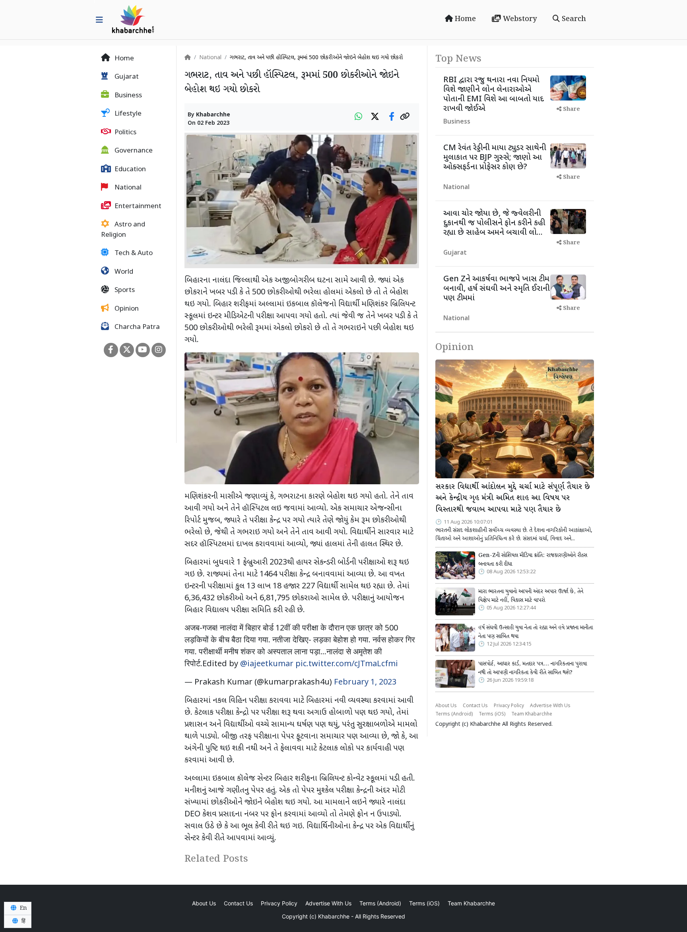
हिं (22, 921)
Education (129, 169)
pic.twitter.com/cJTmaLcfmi (346, 664)
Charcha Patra (136, 327)
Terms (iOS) (492, 714)
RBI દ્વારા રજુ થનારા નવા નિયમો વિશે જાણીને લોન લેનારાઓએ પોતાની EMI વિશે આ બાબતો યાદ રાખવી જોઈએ (493, 94)
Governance (133, 151)
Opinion (126, 309)
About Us (446, 706)
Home (464, 19)
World (123, 272)
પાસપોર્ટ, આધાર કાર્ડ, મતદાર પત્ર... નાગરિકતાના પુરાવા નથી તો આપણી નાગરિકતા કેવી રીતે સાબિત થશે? (532, 668)
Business (127, 95)
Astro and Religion (123, 230)
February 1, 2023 (365, 682)
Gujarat (126, 77)
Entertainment (137, 206)
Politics (124, 132)
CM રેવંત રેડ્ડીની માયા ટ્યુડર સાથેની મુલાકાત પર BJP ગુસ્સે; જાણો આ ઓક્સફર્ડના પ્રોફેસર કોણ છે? (494, 157)
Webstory (519, 19)
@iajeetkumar (266, 664)
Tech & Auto (133, 253)
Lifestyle (127, 114)
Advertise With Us (550, 706)
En (22, 908)
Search (573, 19)
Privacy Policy (509, 706)
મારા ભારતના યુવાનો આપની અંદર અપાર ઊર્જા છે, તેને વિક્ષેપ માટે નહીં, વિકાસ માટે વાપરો (530, 596)
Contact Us (475, 706)
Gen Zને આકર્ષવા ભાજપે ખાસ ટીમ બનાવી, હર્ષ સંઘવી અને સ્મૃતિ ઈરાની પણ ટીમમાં (496, 289)
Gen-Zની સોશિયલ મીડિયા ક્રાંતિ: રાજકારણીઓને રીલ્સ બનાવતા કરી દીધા (532, 559)
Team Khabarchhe (531, 714)
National (127, 188)
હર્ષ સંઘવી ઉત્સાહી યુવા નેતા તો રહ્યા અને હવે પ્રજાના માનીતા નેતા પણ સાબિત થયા (535, 632)
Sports (124, 290)
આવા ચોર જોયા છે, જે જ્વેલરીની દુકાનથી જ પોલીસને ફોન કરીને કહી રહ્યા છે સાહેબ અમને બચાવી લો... (494, 223)
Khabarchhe (213, 115)
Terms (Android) (454, 714)
